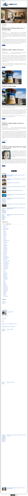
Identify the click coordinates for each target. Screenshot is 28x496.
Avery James (8, 87)
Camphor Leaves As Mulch (10, 329)
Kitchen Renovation (5, 264)
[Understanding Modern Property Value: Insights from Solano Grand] (4, 190)
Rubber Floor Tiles (5, 287)
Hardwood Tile (5, 252)
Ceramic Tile (4, 235)
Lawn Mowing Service (6, 268)
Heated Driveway (5, 253)
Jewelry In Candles (4, 48)
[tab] (4, 224)
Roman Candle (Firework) (5, 315)
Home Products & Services (6, 257)
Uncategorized (5, 291)
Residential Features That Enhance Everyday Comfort (13, 182)
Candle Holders (5, 234)
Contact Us (3, 301)
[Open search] (25, 8)
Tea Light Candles (4, 318)
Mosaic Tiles (4, 269)
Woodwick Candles (5, 296)
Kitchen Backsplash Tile (6, 263)
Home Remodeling (5, 258)
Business (4, 230)
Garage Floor (4, 246)
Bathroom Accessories (5, 228)
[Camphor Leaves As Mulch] (4, 329)
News (4, 270)
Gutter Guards (5, 251)
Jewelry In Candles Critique (9, 86)
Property (4, 280)
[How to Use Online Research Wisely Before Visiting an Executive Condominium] (4, 186)
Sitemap (3, 303)
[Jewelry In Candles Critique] (14, 77)
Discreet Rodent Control (6, 240)
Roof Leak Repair (5, 286)
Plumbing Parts (5, 275)
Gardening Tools (5, 247)
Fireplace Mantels (5, 245)
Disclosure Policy (4, 302)
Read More (3, 45)
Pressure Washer (5, 279)
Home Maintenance (5, 256)
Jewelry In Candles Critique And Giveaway (13, 49)
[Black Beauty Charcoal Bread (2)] (4, 382)
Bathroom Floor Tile (5, 229)
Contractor (4, 239)
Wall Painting (4, 292)
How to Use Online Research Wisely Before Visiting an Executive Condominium (16, 186)
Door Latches (4, 241)
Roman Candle (5, 285)
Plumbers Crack (5, 274)
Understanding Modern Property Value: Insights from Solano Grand (15, 190)
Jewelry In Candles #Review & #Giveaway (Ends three (8, 326)
